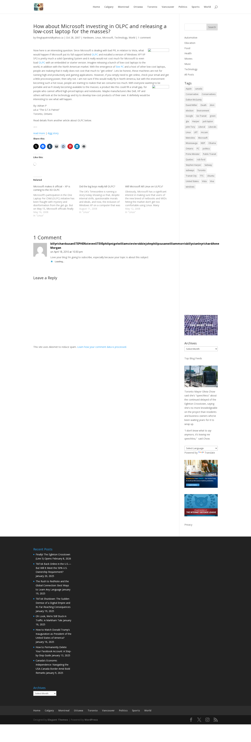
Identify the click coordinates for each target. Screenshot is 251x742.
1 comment (144, 37)
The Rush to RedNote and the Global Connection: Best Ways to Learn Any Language (52, 585)
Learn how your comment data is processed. (102, 347)
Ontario (189, 148)
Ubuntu (210, 175)
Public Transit (209, 154)
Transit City (191, 175)
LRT (196, 132)
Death (203, 105)
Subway (208, 165)
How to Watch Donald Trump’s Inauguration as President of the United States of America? (53, 634)
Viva (212, 181)
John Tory (190, 126)
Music (187, 64)
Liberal (201, 126)
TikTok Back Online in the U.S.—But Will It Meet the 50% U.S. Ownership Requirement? (53, 568)
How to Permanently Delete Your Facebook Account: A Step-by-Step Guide (53, 651)
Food (187, 48)
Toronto (152, 7)
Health (188, 53)
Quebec (189, 159)
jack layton (208, 121)
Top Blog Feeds (193, 358)
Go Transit (201, 115)
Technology (120, 37)
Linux (98, 37)
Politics (183, 7)
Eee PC (120, 66)
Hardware (88, 37)
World (207, 7)
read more (39, 133)
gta (187, 121)
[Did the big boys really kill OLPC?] (102, 199)
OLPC (95, 54)
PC (198, 148)
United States (192, 181)
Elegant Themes (58, 719)
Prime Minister (193, 154)
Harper (195, 121)
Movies (188, 58)
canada (198, 88)
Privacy (188, 524)
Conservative (192, 94)
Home (96, 7)
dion (212, 105)
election (189, 110)
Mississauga (191, 143)
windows (190, 186)
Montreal (123, 7)
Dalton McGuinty (194, 99)
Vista (204, 181)
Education (189, 42)
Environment (203, 110)
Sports (195, 7)
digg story (53, 133)
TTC (202, 175)
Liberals (212, 126)
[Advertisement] (201, 254)
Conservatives (208, 94)
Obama (212, 143)
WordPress (91, 719)
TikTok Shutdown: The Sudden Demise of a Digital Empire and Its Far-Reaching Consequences (53, 603)
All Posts (189, 74)
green (212, 115)
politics (206, 148)
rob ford (201, 159)
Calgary (109, 7)
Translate (210, 452)
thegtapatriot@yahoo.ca (50, 37)
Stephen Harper (193, 165)
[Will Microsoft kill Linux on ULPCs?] (148, 199)
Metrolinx (190, 137)
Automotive (190, 37)
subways (190, 170)
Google (189, 115)
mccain (204, 132)
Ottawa (138, 7)
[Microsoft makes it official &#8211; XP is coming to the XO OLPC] (56, 201)
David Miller (191, 105)
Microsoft (107, 37)
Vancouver (168, 7)
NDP (203, 143)
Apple (189, 88)
